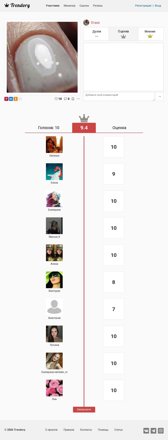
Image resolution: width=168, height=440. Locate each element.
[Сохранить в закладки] (73, 99)
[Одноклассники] (16, 99)
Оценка (84, 5)
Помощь (103, 429)
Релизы (98, 5)
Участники (52, 5)
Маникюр (69, 5)
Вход (158, 5)
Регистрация (143, 5)
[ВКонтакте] (11, 99)
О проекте (51, 429)
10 (60, 98)
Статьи (118, 429)
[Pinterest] (6, 99)
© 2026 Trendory (14, 429)
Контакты (86, 429)
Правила (68, 429)
